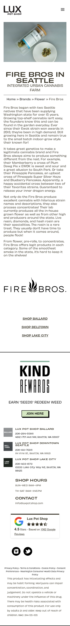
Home (11, 99)
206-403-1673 (23, 463)
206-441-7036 (23, 449)
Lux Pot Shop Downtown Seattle (37, 444)
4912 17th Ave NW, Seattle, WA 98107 (37, 436)
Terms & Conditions (30, 568)
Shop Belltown (35, 327)
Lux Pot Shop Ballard (34, 428)
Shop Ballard (35, 318)
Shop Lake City (35, 335)
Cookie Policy (48, 568)
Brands (25, 99)
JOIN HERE (35, 413)
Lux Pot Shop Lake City (35, 459)
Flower (40, 99)
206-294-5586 (24, 433)
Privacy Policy (11, 568)
